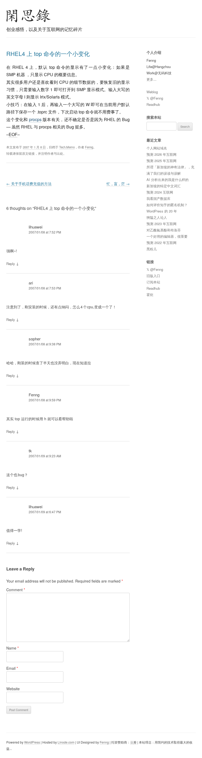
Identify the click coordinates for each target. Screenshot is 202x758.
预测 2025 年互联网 (161, 160)
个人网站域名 (157, 148)
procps (35, 119)
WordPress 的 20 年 (162, 211)
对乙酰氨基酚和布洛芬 (164, 229)
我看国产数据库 (158, 198)
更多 (150, 79)
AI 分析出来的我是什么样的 (168, 179)
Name (12, 648)
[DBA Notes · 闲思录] (28, 15)
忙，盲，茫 (118, 183)
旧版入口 (153, 275)
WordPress (32, 742)
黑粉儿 (152, 248)
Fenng (89, 147)
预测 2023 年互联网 (161, 223)
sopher (35, 338)
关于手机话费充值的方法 (29, 183)
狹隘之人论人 (157, 217)
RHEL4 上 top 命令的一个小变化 (48, 53)
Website (13, 688)
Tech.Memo (67, 147)
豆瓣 (133, 742)
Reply (10, 263)
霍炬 (150, 294)
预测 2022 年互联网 (161, 242)
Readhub (153, 104)
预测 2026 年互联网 (161, 154)
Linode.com (66, 742)
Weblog (152, 91)
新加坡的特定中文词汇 (164, 185)
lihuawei (35, 227)
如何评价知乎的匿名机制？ (167, 204)
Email (12, 668)
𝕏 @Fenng (155, 98)
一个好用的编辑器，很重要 (167, 236)
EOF (13, 134)
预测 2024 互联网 (160, 192)
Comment (15, 589)
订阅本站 (153, 281)
